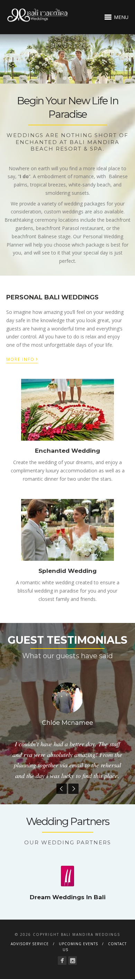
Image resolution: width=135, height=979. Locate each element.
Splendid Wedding (67, 570)
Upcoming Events (78, 955)
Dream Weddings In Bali (68, 909)
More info (22, 359)
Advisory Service (30, 955)
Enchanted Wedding (67, 450)
